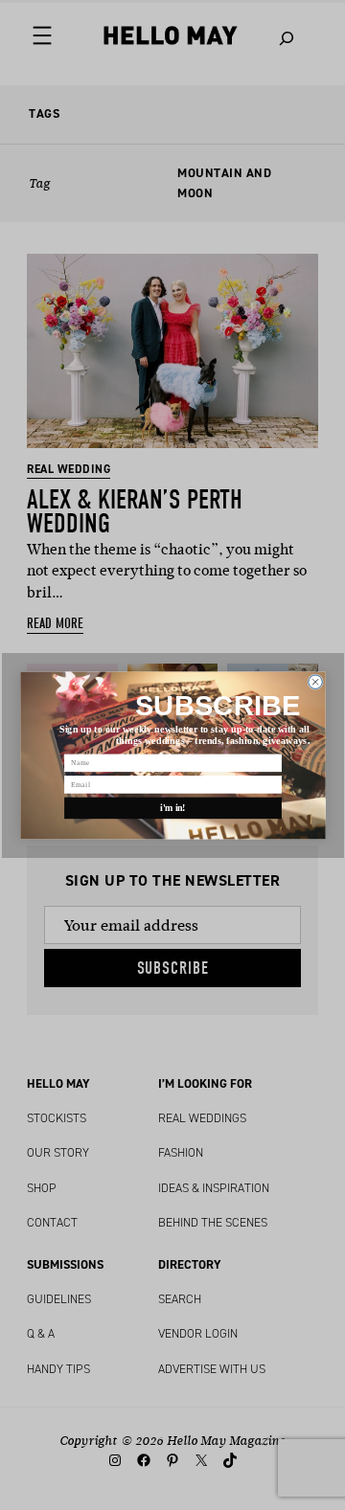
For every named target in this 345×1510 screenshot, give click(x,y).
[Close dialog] (315, 681)
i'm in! (173, 807)
